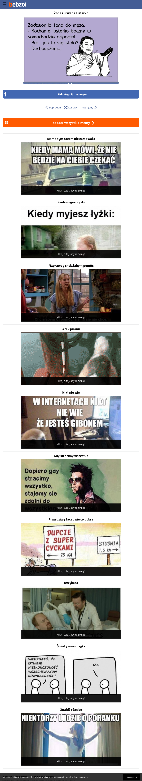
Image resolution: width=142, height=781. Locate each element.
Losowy (73, 107)
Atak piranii (71, 329)
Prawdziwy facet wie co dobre (71, 519)
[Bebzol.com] (17, 4)
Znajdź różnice (71, 709)
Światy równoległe (71, 646)
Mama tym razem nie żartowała (71, 138)
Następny (87, 107)
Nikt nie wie (71, 392)
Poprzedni (55, 107)
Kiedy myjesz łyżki (71, 202)
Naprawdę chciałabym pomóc (71, 265)
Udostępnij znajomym (72, 94)
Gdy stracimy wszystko (71, 456)
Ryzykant (71, 582)
